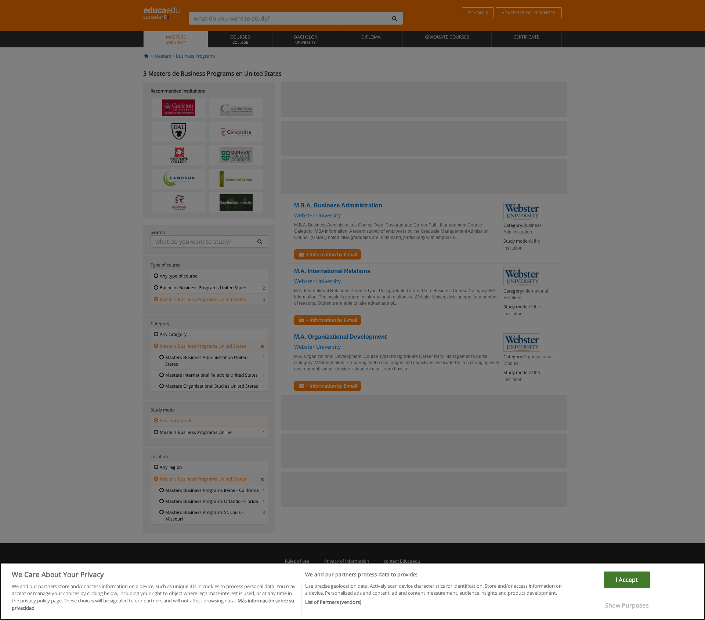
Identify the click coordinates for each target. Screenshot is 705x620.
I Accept (627, 580)
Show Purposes (627, 605)
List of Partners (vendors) (333, 602)
